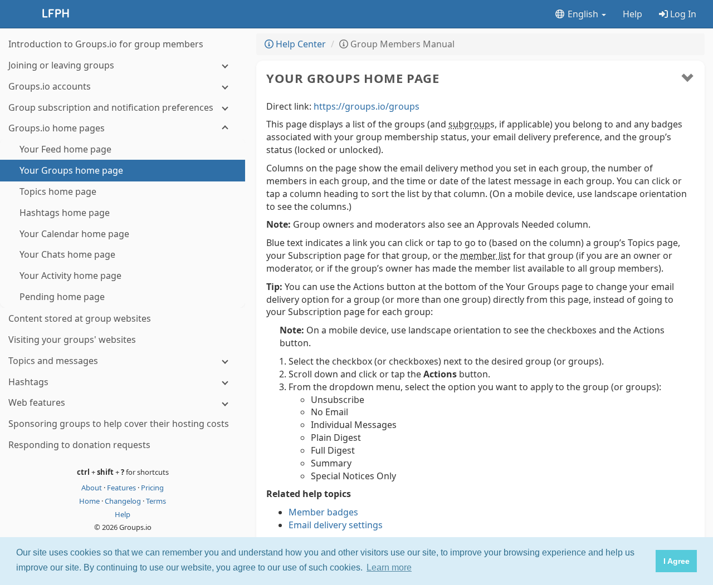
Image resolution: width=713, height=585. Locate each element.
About (92, 488)
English (582, 14)
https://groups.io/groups (366, 106)
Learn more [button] (389, 567)
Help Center (300, 44)
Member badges (323, 512)
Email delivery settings (336, 525)
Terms (156, 501)
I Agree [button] (676, 561)
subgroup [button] (469, 124)
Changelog (124, 501)
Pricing (152, 488)
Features (122, 488)
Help (632, 14)
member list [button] (485, 255)
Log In (682, 14)
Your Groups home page (352, 78)
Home (90, 501)
